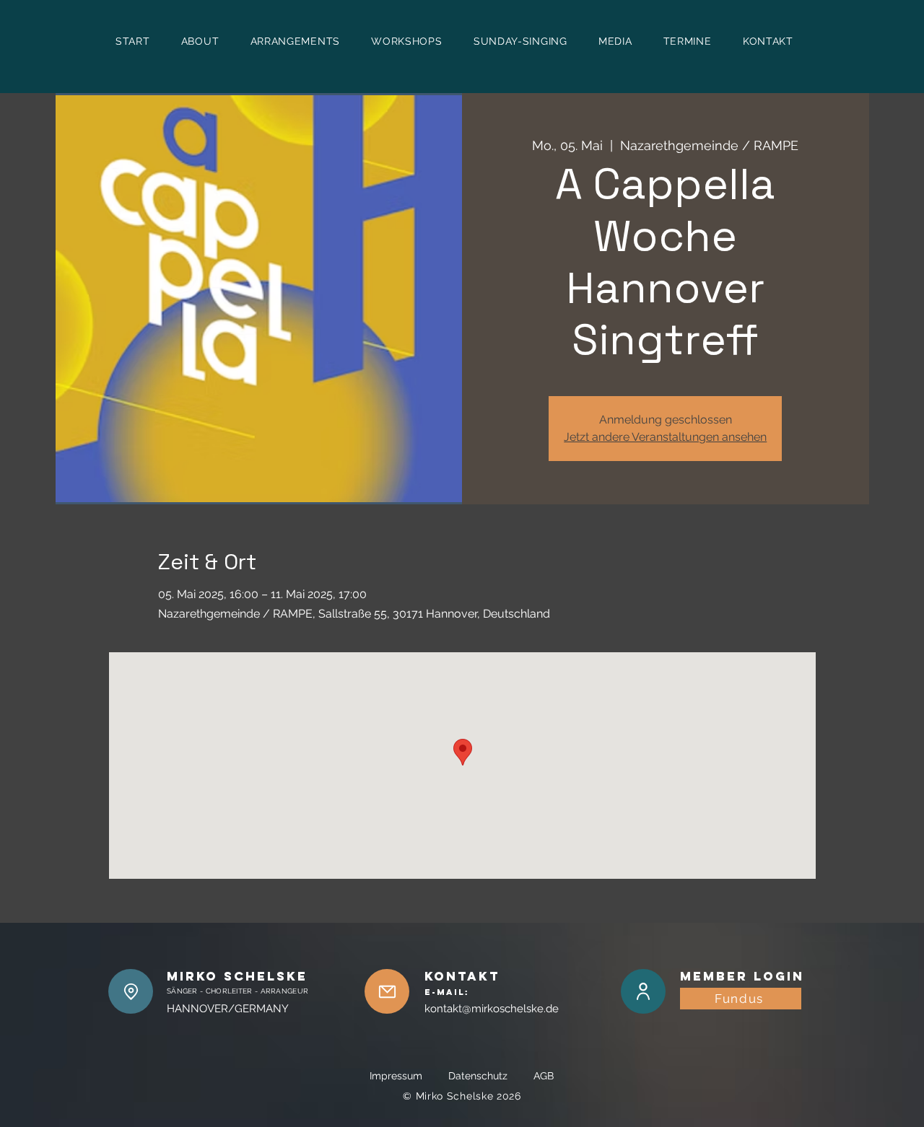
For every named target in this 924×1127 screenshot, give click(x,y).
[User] (643, 991)
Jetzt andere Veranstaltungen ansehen (665, 437)
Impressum (407, 1076)
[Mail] (387, 991)
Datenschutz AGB (501, 1076)
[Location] (130, 991)
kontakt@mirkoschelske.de (491, 1008)
